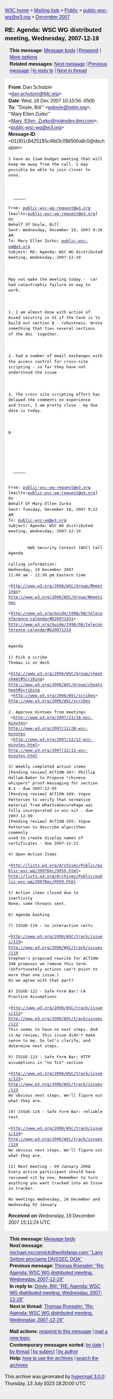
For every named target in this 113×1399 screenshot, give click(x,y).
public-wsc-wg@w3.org (36, 127)
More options (23, 57)
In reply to (43, 70)
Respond (88, 50)
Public (71, 10)
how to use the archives (48, 1358)
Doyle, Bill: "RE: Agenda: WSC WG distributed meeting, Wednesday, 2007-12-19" (56, 1293)
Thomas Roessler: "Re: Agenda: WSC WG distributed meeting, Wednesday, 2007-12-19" (57, 1272)
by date (94, 1345)
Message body (59, 50)
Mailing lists (46, 10)
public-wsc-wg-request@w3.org (56, 208)
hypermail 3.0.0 (87, 1376)
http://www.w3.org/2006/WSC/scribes (54, 695)
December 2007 (53, 17)
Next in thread (72, 70)
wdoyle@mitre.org (67, 107)
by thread (20, 1351)
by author (68, 1351)
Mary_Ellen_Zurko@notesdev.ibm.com (52, 120)
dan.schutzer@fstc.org (35, 93)
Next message (69, 64)
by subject (44, 1351)
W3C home (17, 10)
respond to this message (65, 1331)
